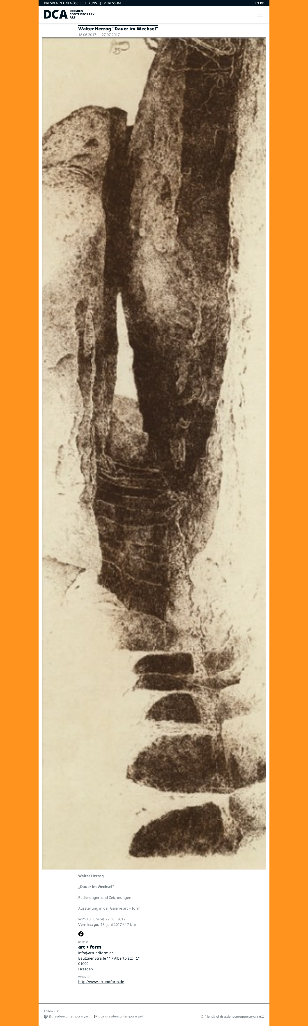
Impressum (111, 3)
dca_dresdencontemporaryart (120, 1016)
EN (257, 3)
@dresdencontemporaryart (69, 1016)
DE (262, 3)
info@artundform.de (96, 952)
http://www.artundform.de (101, 981)
